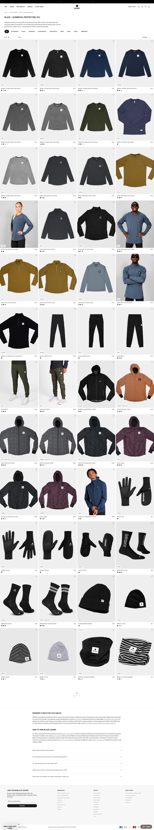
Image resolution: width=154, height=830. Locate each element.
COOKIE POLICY (61, 804)
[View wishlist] (145, 6)
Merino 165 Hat (121, 623)
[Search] (139, 6)
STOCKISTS (96, 795)
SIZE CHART (97, 800)
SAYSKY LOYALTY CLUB (63, 793)
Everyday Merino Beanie (85, 623)
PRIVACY (59, 807)
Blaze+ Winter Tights (46, 356)
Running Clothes (14, 12)
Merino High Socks (122, 570)
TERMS (59, 809)
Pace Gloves (120, 516)
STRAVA (128, 802)
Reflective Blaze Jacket (124, 409)
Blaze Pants (120, 356)
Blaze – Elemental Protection (26, 12)
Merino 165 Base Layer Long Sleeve (11, 88)
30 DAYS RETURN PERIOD (77, 1)
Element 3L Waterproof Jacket (87, 409)
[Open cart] (149, 6)
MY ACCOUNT (97, 793)
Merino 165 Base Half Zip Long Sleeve (11, 356)
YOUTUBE (128, 800)
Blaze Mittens (82, 570)
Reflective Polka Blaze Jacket (87, 463)
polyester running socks (98, 740)
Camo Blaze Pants (45, 409)
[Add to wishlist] (36, 41)
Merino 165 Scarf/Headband (86, 677)
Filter (5, 37)
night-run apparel (56, 736)
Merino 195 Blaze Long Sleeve (125, 142)
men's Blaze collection (91, 723)
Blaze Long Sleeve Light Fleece (48, 195)
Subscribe (22, 805)
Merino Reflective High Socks (48, 623)
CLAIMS (96, 811)
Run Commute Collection (66, 740)
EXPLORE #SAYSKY (130, 795)
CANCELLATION (98, 814)
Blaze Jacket (121, 463)
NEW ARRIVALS (21, 6)
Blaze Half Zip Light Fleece (47, 249)
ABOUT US (60, 802)
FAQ (95, 816)
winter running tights (67, 733)
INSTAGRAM (129, 798)
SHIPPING (96, 807)
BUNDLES (29, 6)
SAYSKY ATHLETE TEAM (63, 798)
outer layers (78, 719)
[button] (10, 827)
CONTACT (96, 804)
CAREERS (59, 800)
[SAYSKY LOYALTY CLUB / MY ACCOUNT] (142, 6)
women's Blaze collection (109, 723)
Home (5, 12)
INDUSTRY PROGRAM (62, 795)
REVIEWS (96, 802)
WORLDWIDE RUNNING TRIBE (133, 793)
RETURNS (96, 809)
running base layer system (111, 719)
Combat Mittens (44, 570)
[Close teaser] (19, 824)
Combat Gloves (5, 570)
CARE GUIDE (97, 798)
